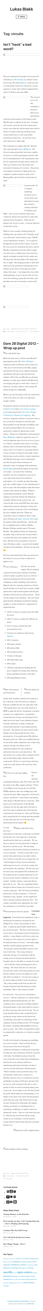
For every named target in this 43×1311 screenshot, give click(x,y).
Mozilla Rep (18, 79)
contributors (23, 1265)
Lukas (7, 329)
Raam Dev (30, 1304)
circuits (9, 1262)
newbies (15, 1272)
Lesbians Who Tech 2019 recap (15, 1230)
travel (15, 1283)
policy (18, 1276)
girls (11, 1268)
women (25, 1282)
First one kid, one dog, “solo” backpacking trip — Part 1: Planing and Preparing (21, 1222)
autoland (22, 1258)
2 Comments (10, 1176)
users (19, 1283)
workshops (6, 1286)
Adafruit (10, 636)
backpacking (33, 1259)
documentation (30, 1265)
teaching (11, 1283)
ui (17, 1283)
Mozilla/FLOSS (19, 329)
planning (14, 1276)
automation (27, 1258)
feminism (6, 1268)
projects (27, 1276)
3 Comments (10, 331)
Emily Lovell (10, 409)
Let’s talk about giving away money (16, 1237)
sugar (19, 1279)
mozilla (8, 1272)
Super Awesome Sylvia (26, 519)
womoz (31, 1282)
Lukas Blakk (21, 9)
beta (7, 1262)
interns (26, 1268)
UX (22, 1283)
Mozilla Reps (8, 468)
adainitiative (6, 1258)
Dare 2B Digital (25, 149)
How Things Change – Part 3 (14, 1244)
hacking (15, 1268)
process (23, 1276)
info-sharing (21, 1268)
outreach (35, 1273)
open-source (24, 1272)
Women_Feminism (31, 329)
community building (26, 1262)
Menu (22, 17)
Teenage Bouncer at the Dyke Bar (16, 1214)
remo (16, 1279)
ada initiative (12, 1258)
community (16, 1261)
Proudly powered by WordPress (18, 1301)
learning (30, 1268)
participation (7, 1276)
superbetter (5, 1283)
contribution (15, 1265)
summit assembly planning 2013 (29, 1279)
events (36, 1265)
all (14, 1173)
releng (13, 1279)
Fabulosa (23, 82)
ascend (18, 1259)
